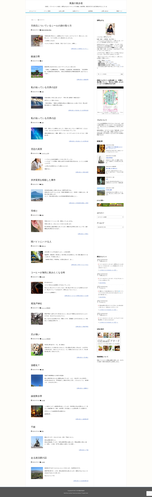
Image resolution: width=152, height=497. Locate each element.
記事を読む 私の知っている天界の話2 (78, 110)
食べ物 (43, 277)
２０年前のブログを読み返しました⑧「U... (108, 322)
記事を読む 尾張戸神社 (82, 326)
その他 (43, 400)
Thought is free (85, 493)
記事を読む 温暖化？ (82, 388)
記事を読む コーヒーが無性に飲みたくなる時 (76, 295)
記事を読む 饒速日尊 (82, 79)
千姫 (33, 427)
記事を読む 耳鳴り (83, 234)
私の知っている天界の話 (43, 118)
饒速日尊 (35, 56)
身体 (42, 215)
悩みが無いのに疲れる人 (111, 168)
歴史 (42, 184)
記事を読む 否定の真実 (82, 172)
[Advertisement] (107, 242)
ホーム (34, 19)
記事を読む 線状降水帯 (82, 419)
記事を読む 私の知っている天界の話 (78, 141)
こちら (106, 60)
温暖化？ (35, 365)
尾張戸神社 (36, 303)
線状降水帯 (36, 396)
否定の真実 (36, 149)
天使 (42, 91)
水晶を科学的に (109, 157)
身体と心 (43, 246)
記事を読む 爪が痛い (82, 357)
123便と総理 (109, 189)
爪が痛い (35, 334)
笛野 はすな (102, 261)
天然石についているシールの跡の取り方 (51, 25)
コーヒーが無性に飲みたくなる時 (48, 272)
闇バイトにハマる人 (41, 241)
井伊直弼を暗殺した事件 (43, 180)
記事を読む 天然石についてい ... (79, 48)
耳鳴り (34, 210)
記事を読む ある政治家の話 (80, 480)
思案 (42, 369)
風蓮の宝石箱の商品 (46, 30)
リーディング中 (45, 153)
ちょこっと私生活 (45, 308)
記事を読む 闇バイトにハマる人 (79, 264)
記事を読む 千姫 (83, 450)
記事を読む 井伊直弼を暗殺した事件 (78, 203)
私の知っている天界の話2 (44, 87)
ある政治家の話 (39, 457)
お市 (107, 179)
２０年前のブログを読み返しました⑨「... (108, 270)
